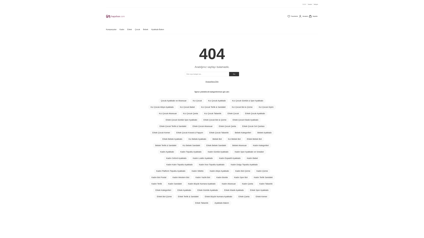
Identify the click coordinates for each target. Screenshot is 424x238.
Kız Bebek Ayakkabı (197, 139)
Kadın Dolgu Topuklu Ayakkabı (244, 165)
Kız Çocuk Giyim (266, 107)
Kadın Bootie (222, 177)
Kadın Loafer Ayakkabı (203, 158)
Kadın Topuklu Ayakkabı (191, 152)
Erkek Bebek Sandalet (216, 145)
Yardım (310, 4)
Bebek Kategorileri (243, 133)
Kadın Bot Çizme (242, 171)
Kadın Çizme (262, 171)
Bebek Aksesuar (239, 145)
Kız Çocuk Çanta (190, 113)
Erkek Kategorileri (163, 190)
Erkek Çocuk (233, 113)
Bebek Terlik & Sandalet (165, 145)
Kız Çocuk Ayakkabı (217, 101)
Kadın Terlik (156, 184)
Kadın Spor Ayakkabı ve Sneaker (249, 152)
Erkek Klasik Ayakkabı (234, 190)
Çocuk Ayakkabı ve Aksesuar (173, 101)
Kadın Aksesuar (229, 184)
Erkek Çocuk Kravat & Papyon (189, 133)
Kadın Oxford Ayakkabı (176, 158)
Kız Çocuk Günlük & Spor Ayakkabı (247, 101)
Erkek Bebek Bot (254, 139)
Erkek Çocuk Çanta (227, 126)
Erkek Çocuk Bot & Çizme (214, 120)
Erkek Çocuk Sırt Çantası (253, 126)
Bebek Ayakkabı (264, 133)
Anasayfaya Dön (212, 82)
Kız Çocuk (197, 101)
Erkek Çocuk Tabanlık (219, 133)
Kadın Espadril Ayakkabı (230, 158)
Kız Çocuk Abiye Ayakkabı (162, 107)
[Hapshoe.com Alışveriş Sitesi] (115, 16)
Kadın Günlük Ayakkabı (218, 152)
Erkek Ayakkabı (184, 190)
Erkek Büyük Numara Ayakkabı (218, 196)
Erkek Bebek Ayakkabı (172, 139)
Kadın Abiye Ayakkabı (219, 171)
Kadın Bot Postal (158, 177)
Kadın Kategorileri (261, 145)
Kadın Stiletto (197, 171)
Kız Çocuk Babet (187, 107)
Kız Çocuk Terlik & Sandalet (213, 107)
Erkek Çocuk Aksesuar (203, 126)
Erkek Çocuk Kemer (161, 133)
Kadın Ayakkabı (167, 152)
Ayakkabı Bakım (222, 203)
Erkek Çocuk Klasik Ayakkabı (245, 120)
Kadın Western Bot (181, 177)
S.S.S (304, 4)
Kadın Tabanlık (266, 184)
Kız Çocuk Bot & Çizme (242, 107)
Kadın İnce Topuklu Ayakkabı (211, 165)
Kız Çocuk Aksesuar (168, 113)
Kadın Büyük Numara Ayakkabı (202, 184)
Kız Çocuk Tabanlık (212, 113)
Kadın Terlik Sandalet (263, 177)
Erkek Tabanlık (201, 203)
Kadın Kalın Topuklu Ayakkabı (179, 165)
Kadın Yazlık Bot (203, 177)
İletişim (316, 4)
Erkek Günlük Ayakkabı (207, 190)
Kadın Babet (252, 158)
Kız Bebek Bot (234, 139)
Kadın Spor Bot (241, 177)
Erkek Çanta (243, 196)
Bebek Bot (217, 139)
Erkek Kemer (261, 196)
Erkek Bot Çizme (164, 196)
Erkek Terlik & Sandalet (188, 196)
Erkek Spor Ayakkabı (259, 190)
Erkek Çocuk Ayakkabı (255, 113)
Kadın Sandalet (175, 184)
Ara (234, 74)
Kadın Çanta (247, 184)
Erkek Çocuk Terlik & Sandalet (173, 126)
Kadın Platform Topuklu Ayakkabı (170, 171)
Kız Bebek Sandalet (191, 145)
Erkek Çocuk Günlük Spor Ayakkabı (181, 120)
